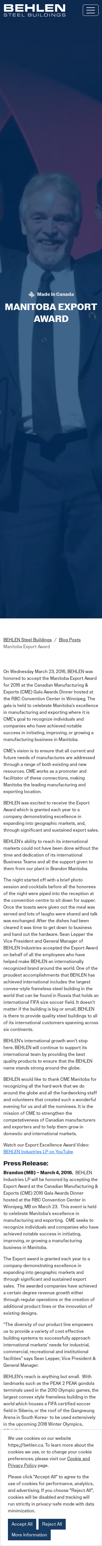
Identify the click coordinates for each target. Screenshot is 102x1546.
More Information (29, 1535)
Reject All (52, 1524)
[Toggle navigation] (91, 10)
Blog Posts (70, 639)
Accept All (22, 1524)
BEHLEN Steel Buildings (27, 639)
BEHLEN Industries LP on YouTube (38, 1151)
